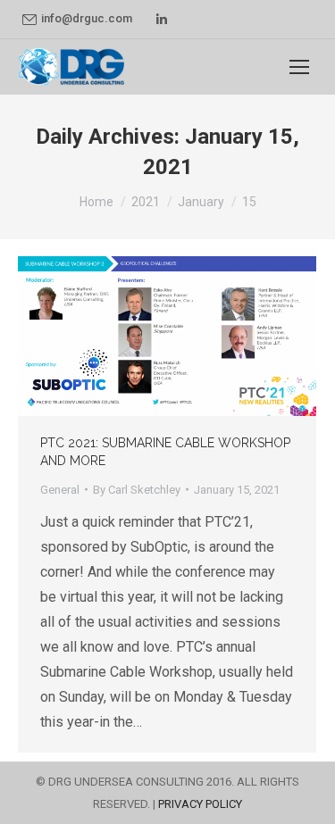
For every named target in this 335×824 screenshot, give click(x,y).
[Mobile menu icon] (299, 67)
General (60, 489)
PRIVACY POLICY (200, 804)
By (136, 489)
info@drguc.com (86, 18)
